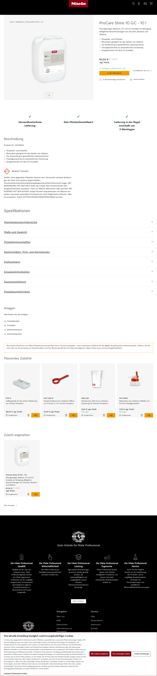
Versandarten (97, 620)
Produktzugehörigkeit (17, 292)
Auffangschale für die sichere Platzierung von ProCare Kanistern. (21, 402)
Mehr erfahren (78, 601)
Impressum (96, 624)
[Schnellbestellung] (145, 4)
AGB (59, 620)
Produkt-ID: (9, 145)
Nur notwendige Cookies (121, 654)
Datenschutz (62, 624)
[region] (78, 654)
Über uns (61, 616)
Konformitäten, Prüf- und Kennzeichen (27, 252)
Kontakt (94, 628)
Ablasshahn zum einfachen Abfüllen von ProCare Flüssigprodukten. (134, 402)
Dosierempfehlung (15, 282)
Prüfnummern (12, 262)
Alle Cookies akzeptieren (99, 654)
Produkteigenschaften (17, 242)
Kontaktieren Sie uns (141, 70)
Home (12, 22)
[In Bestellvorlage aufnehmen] (28, 415)
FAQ (93, 616)
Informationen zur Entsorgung (64, 630)
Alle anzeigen (9, 505)
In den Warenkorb (114, 73)
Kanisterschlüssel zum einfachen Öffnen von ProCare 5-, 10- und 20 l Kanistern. (59, 402)
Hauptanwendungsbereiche (20, 222)
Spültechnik (20, 22)
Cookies (24, 673)
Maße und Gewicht (15, 232)
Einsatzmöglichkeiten (17, 272)
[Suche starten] (133, 3)
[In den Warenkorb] (35, 415)
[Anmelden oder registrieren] (139, 4)
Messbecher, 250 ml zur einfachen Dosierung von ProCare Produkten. (95, 402)
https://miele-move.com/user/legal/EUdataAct (104, 348)
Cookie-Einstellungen (141, 654)
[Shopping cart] (151, 4)
